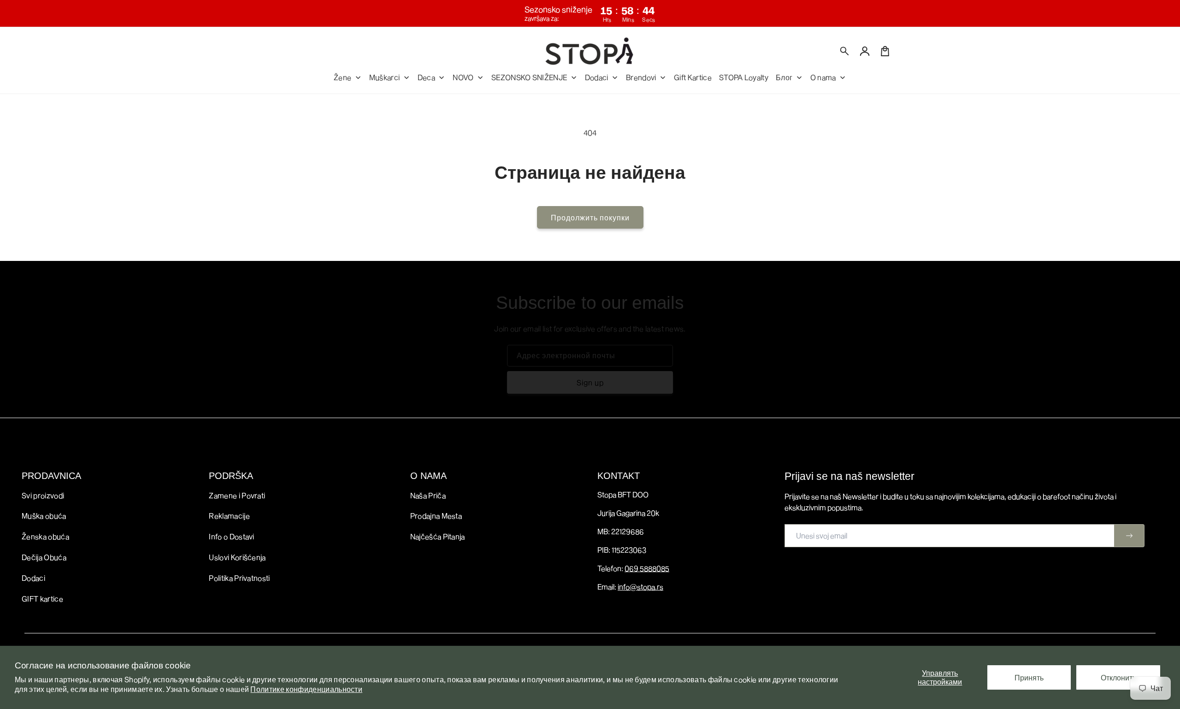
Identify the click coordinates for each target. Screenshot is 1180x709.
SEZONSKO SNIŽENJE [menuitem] (529, 77)
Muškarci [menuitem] (384, 77)
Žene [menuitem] (342, 77)
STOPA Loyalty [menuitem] (743, 77)
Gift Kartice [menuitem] (693, 77)
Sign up (590, 382)
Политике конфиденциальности (306, 689)
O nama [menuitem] (823, 77)
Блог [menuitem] (784, 77)
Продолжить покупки (590, 217)
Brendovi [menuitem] (641, 77)
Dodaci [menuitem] (596, 77)
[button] (845, 51)
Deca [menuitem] (426, 77)
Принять (1029, 677)
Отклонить (1118, 677)
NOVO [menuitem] (463, 77)
